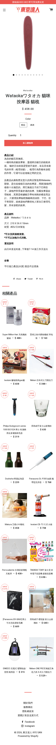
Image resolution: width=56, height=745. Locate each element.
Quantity (12, 135)
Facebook (29, 721)
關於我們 (28, 703)
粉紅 (23, 125)
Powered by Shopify (28, 736)
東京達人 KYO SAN (32, 732)
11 (42, 75)
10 (39, 75)
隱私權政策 (28, 711)
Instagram (29, 726)
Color (28, 119)
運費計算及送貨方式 (28, 715)
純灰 (32, 125)
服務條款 (28, 707)
